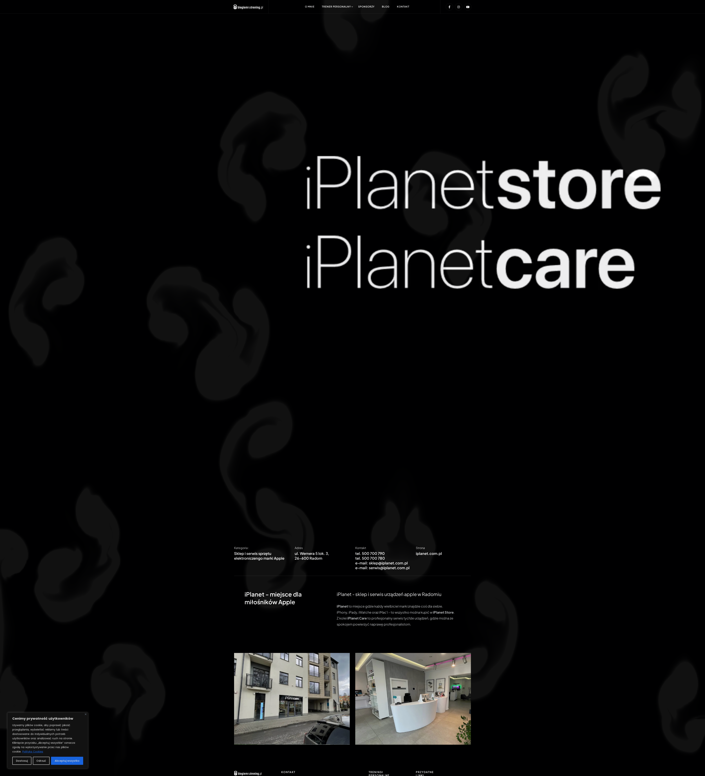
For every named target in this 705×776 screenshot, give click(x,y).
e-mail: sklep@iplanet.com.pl (381, 570)
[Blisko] (85, 714)
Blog (386, 6)
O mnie (309, 6)
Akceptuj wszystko (67, 761)
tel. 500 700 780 (370, 565)
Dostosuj (22, 761)
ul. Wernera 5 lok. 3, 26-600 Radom (312, 562)
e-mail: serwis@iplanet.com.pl (382, 574)
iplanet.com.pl (429, 560)
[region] (47, 741)
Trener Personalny (336, 6)
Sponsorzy (366, 6)
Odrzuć (41, 761)
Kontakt (403, 6)
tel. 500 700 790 (370, 560)
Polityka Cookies (32, 751)
